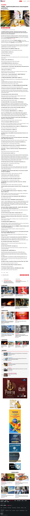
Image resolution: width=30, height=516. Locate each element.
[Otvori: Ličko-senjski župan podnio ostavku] (22, 315)
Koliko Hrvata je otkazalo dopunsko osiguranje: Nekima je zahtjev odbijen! (21, 483)
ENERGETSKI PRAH (3, 481)
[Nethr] (11, 505)
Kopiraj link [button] (9, 27)
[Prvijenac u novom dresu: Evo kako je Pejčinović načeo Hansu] (18, 343)
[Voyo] (5, 505)
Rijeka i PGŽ (3, 336)
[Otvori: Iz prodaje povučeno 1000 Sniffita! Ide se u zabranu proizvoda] (8, 477)
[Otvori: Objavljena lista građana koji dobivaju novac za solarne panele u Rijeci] (8, 490)
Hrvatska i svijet (17, 322)
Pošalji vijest (22, 507)
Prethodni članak (2, 281)
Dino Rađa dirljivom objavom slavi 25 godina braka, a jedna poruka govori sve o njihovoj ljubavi (21, 307)
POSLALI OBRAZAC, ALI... (18, 481)
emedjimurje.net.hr (2, 510)
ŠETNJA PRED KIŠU (3, 320)
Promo (8, 501)
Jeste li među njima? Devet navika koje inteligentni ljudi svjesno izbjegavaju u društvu (7, 295)
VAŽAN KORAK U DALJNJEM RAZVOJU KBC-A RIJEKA (7, 333)
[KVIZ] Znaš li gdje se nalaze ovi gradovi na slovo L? (11, 346)
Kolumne (5, 501)
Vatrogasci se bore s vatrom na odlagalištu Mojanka (7, 307)
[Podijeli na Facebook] (1, 27)
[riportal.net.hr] (2, 514)
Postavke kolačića (5, 507)
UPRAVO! (16, 320)
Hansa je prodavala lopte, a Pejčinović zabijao (24, 346)
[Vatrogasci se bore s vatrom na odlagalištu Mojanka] (8, 302)
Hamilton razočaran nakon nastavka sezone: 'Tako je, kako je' (21, 295)
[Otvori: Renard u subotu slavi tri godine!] (6, 374)
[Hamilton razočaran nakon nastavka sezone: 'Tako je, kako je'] (22, 290)
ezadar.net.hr (17, 510)
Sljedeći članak (27, 281)
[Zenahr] (7, 505)
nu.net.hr (26, 510)
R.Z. (2, 9)
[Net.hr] (2, 505)
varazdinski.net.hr (7, 510)
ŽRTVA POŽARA (17, 333)
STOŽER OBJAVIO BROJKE (18, 280)
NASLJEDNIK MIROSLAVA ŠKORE (7, 280)
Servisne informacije (14, 507)
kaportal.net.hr (13, 510)
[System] (24, 1)
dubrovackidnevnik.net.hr (22, 510)
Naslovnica (2, 500)
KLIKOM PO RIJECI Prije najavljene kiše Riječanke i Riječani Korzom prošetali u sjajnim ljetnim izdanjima (7, 322)
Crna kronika (17, 337)
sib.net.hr (10, 510)
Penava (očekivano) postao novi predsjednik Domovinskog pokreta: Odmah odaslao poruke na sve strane (9, 282)
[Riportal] (3, 1)
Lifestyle (10, 375)
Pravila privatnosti (9, 507)
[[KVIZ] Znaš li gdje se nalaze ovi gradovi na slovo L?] (11, 343)
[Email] (8, 27)
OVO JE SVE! (9, 352)
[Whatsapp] (6, 27)
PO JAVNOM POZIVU (3, 494)
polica (4, 272)
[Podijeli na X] (3, 27)
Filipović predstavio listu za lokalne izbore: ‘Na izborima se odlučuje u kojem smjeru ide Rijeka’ (21, 496)
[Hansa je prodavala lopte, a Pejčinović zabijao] (25, 343)
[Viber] (4, 27)
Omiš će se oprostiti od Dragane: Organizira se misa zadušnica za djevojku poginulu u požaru (21, 335)
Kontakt (25, 507)
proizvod (7, 272)
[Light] (23, 1)
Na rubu (2, 501)
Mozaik (23, 500)
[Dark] (25, 1)
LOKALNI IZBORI (17, 494)
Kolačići (1, 507)
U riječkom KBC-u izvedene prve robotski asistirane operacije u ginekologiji (7, 335)
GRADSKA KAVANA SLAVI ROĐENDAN (12, 373)
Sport (15, 500)
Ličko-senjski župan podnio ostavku (20, 321)
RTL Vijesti (13, 38)
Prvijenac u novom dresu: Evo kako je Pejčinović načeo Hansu (18, 346)
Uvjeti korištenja (18, 507)
